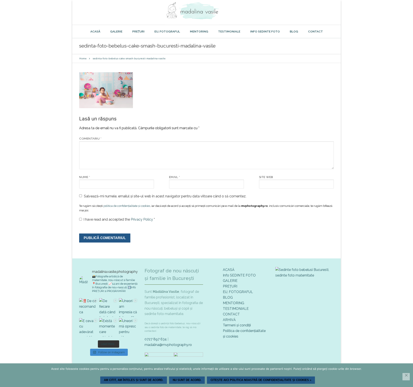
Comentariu (90, 138)
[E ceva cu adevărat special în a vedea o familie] (88, 327)
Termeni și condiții (237, 325)
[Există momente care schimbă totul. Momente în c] (108, 327)
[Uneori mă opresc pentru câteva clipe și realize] (128, 327)
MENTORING (233, 303)
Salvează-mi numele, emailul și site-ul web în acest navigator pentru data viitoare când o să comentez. (165, 196)
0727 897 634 (156, 339)
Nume (84, 177)
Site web (266, 177)
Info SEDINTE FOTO (239, 275)
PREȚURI (230, 286)
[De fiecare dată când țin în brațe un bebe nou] (108, 307)
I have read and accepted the (119, 219)
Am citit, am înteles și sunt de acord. (133, 380)
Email (174, 177)
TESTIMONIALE (236, 309)
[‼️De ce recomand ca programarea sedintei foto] (88, 307)
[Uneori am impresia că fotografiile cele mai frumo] (128, 307)
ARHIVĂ (229, 320)
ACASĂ (228, 270)
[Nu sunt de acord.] (406, 376)
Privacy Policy (142, 219)
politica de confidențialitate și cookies (126, 205)
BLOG (228, 297)
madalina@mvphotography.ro (168, 345)
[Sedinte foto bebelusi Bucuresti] (304, 275)
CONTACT (231, 314)
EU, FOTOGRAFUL (238, 292)
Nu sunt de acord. (187, 380)
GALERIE (230, 281)
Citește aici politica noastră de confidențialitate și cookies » (261, 380)
